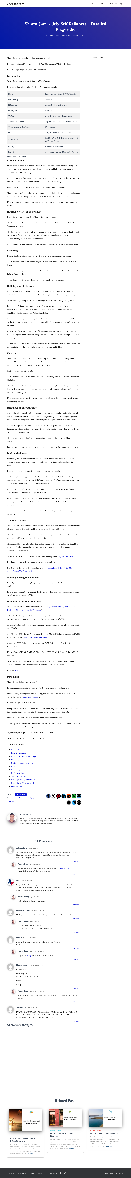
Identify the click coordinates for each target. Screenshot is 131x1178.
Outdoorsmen (23, 798)
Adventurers (14, 798)
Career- (14, 766)
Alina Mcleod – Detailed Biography (104, 1133)
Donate (31, 1173)
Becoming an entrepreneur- (22, 769)
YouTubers (11, 801)
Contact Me (113, 3)
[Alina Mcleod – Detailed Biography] (105, 1117)
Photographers (32, 798)
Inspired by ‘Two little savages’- (24, 756)
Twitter (65, 1173)
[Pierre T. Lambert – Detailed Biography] (65, 1117)
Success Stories (21, 794)
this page (29, 955)
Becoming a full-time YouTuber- (24, 783)
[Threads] (79, 802)
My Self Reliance (66, 556)
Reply (77, 861)
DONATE (103, 3)
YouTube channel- (18, 776)
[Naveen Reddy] (12, 818)
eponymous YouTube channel (35, 637)
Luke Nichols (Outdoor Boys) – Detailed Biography (22, 1139)
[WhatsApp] (74, 796)
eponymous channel (31, 696)
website (18, 670)
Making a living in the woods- (23, 779)
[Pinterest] (58, 796)
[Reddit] (69, 796)
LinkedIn (61, 1173)
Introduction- (16, 749)
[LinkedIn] (63, 796)
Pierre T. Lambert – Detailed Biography (61, 1134)
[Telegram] (74, 802)
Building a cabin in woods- (22, 763)
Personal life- (16, 786)
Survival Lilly (64, 868)
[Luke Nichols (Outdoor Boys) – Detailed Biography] (25, 1120)
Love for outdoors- (19, 753)
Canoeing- (15, 759)
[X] (53, 796)
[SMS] (69, 802)
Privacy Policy (42, 1173)
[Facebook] (48, 796)
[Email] (79, 796)
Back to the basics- (19, 773)
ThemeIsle (121, 1173)
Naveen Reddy (23, 864)
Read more (30, 1154)
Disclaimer (54, 1173)
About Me (94, 3)
